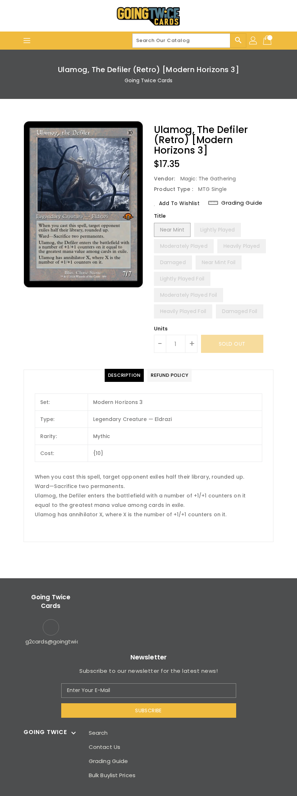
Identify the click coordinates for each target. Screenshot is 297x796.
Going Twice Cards (149, 80)
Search (98, 733)
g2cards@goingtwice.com (50, 641)
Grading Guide (242, 203)
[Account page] (253, 40)
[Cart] (268, 40)
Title (160, 216)
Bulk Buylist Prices (112, 775)
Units (161, 328)
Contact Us (104, 747)
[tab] (124, 375)
